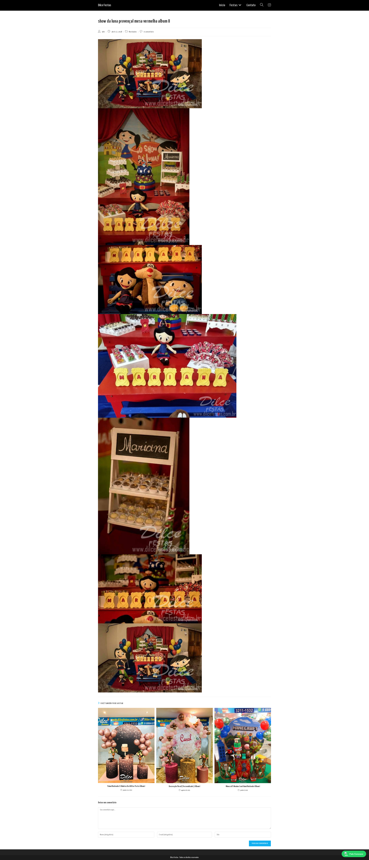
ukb (103, 32)
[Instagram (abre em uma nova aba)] (269, 5)
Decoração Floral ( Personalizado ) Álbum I (184, 786)
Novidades (133, 32)
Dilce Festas (104, 5)
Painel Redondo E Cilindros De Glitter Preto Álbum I (126, 786)
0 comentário (149, 32)
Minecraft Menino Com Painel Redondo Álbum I (243, 786)
